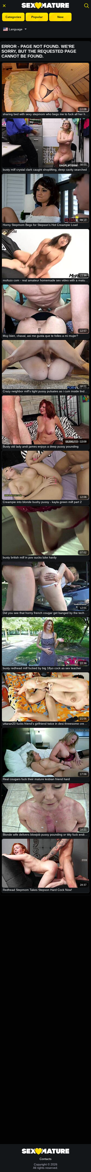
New (60, 17)
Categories (13, 17)
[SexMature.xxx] (45, 5)
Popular (37, 17)
